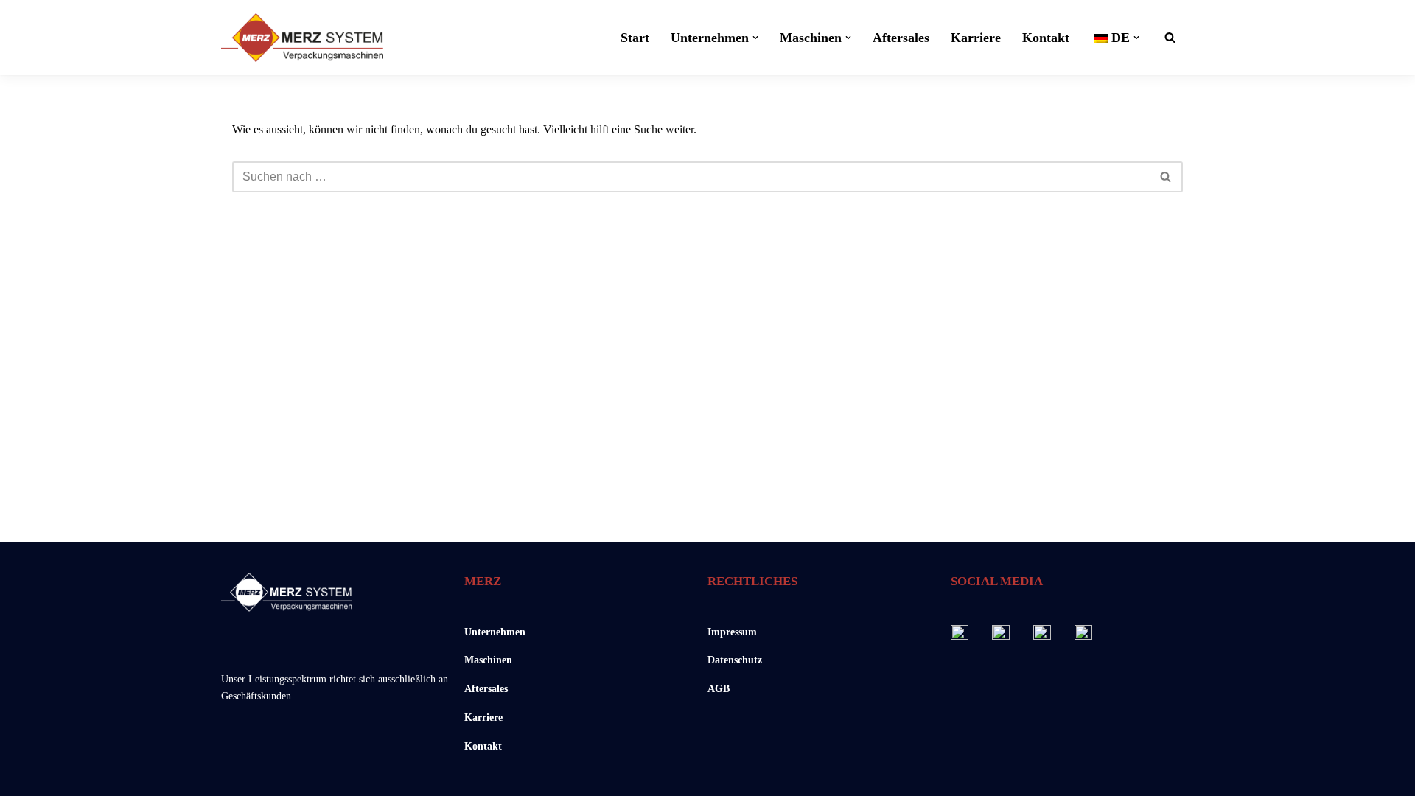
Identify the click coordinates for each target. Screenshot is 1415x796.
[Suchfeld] (1169, 37)
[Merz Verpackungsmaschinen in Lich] (302, 37)
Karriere (976, 37)
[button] (755, 38)
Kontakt (1045, 37)
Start (635, 37)
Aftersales (901, 37)
